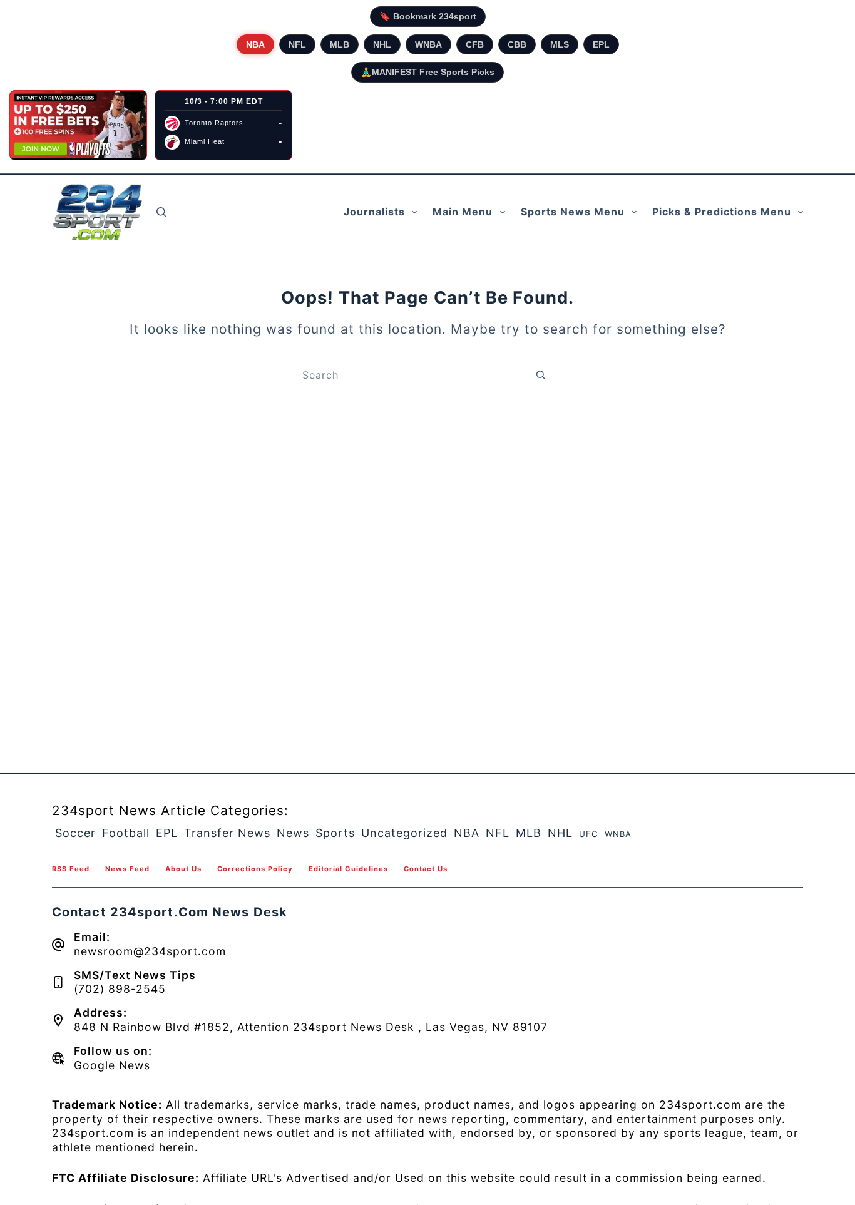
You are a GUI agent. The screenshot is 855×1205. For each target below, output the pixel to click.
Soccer (75, 832)
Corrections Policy (255, 869)
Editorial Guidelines (348, 869)
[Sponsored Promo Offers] (78, 125)
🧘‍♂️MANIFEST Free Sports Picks (427, 72)
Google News (112, 1065)
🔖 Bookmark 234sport (427, 16)
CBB (517, 44)
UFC (588, 834)
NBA (255, 44)
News (293, 832)
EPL (601, 44)
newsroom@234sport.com (150, 951)
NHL (382, 44)
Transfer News (227, 832)
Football (126, 832)
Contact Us (426, 869)
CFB (475, 44)
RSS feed (71, 869)
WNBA (428, 44)
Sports (335, 832)
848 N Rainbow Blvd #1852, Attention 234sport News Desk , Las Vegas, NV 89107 (311, 1026)
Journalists (374, 211)
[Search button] (540, 374)
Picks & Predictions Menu (721, 211)
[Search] (161, 212)
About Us (183, 869)
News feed (127, 869)
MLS (559, 44)
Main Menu (463, 211)
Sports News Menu (573, 211)
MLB (339, 44)
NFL (297, 44)
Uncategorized (404, 832)
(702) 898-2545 (120, 988)
